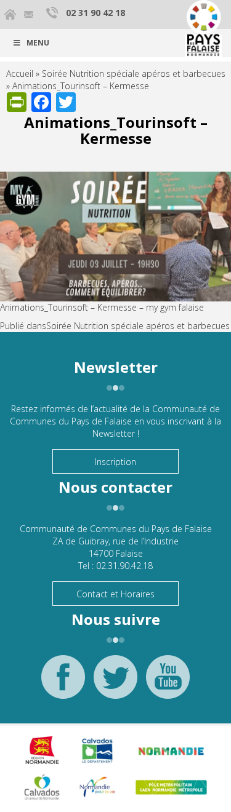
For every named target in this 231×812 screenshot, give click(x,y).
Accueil (19, 73)
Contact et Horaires (115, 594)
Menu (37, 43)
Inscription (115, 462)
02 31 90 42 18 (95, 12)
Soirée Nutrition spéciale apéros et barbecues (133, 73)
